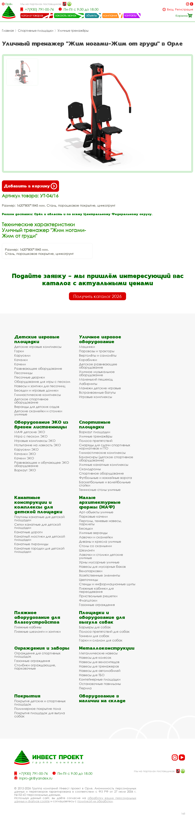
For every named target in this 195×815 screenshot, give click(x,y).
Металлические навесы (98, 653)
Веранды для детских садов (36, 406)
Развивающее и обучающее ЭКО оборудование (41, 464)
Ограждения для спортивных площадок (37, 655)
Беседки (86, 528)
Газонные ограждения (97, 604)
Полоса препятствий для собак (104, 631)
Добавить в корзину (27, 186)
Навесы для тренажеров (99, 666)
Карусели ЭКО (26, 449)
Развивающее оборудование (38, 368)
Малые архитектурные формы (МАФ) (100, 502)
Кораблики (88, 359)
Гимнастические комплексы (37, 394)
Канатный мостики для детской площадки (39, 538)
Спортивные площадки (35, 30)
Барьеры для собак (95, 627)
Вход (170, 9)
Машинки (87, 346)
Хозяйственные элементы (99, 575)
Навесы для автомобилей (99, 670)
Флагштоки (88, 600)
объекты (91, 15)
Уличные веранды (93, 532)
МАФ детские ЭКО (29, 432)
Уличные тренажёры (73, 30)
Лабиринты (88, 383)
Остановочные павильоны (100, 683)
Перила (85, 688)
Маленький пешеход (96, 379)
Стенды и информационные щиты (107, 584)
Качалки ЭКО (25, 453)
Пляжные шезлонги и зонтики (37, 631)
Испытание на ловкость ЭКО (37, 445)
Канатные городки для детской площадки (39, 550)
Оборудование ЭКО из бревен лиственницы (41, 424)
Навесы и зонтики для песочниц (39, 386)
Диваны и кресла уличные (100, 541)
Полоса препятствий (95, 440)
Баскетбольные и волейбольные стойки (105, 483)
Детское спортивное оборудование (31, 400)
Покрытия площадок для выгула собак (39, 714)
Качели (20, 364)
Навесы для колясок (95, 657)
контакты (131, 15)
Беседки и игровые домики (36, 390)
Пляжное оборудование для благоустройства (37, 617)
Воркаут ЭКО (25, 470)
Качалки (21, 359)
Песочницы (23, 372)
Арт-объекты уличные (96, 512)
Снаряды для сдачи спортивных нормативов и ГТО (104, 446)
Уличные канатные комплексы (103, 464)
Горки (19, 351)
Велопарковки (90, 571)
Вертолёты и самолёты (97, 355)
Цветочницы (88, 579)
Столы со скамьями (95, 545)
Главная (8, 30)
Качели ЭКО (24, 458)
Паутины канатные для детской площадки (39, 518)
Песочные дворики (29, 377)
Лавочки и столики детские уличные (101, 556)
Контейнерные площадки (99, 679)
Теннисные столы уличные (100, 489)
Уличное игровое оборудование (100, 339)
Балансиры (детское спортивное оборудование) (106, 458)
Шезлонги (86, 550)
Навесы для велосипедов (99, 661)
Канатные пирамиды (31, 544)
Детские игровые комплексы (37, 346)
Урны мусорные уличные (99, 562)
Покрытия (27, 695)
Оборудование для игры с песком (42, 381)
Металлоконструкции (106, 648)
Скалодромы (90, 469)
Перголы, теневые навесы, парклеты (100, 522)
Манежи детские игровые (100, 388)
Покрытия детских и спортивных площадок (40, 702)
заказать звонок (65, 15)
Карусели (22, 355)
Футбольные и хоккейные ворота (105, 477)
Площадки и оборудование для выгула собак (102, 617)
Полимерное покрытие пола (37, 708)
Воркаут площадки (94, 432)
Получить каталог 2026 (97, 296)
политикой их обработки (95, 801)
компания (110, 15)
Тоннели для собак (94, 635)
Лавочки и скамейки (96, 537)
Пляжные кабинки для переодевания (96, 590)
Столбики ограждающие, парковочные (35, 666)
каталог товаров (32, 15)
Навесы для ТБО (92, 675)
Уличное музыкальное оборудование (97, 373)
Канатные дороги (28, 532)
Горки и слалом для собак (100, 640)
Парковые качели (93, 516)
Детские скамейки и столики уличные (38, 412)
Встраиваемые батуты (97, 392)
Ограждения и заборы (41, 648)
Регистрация (184, 9)
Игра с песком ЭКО (31, 436)
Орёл (9, 4)
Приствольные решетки (98, 596)
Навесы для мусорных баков (102, 566)
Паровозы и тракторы (96, 351)
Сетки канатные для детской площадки (37, 526)
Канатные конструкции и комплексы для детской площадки (38, 504)
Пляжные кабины (27, 627)
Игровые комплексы (95, 396)
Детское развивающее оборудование (98, 365)
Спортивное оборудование (101, 473)
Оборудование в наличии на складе (102, 698)
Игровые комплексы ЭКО (35, 440)
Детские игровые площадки (36, 339)
